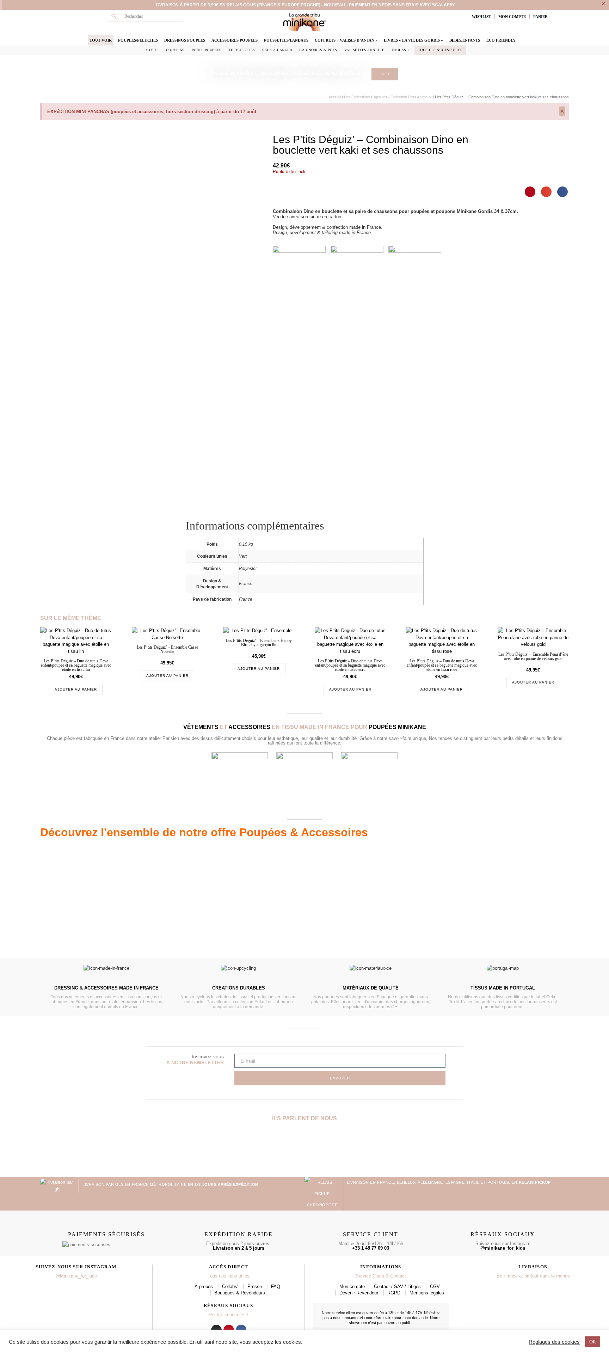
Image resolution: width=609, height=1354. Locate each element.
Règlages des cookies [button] (554, 1342)
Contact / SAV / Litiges (397, 1286)
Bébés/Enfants (464, 40)
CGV (435, 1286)
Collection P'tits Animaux (411, 97)
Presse (254, 1286)
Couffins (175, 50)
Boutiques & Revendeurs (239, 1292)
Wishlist (481, 16)
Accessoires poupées (234, 40)
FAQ (275, 1286)
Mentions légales (427, 1292)
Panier (540, 16)
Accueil (334, 97)
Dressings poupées (184, 40)
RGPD (393, 1292)
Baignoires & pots (318, 50)
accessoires (249, 727)
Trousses (401, 50)
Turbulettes (241, 50)
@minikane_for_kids (502, 1248)
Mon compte (352, 1286)
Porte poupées (207, 50)
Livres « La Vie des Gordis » (413, 40)
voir (384, 74)
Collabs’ (230, 1286)
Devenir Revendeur (358, 1292)
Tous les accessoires (440, 50)
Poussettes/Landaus (286, 40)
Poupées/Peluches (138, 40)
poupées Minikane (397, 727)
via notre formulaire (376, 1318)
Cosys (152, 50)
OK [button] (592, 1341)
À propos (204, 1286)
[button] (530, 191)
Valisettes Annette (364, 50)
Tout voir (101, 40)
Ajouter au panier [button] (76, 689)
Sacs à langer (277, 50)
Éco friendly (501, 40)
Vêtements (201, 727)
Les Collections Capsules (365, 97)
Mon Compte (512, 16)
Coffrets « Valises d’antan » (346, 40)
